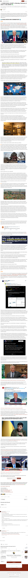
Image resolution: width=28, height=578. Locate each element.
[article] (14, 548)
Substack (10, 576)
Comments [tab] (2, 504)
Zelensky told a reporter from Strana (14, 440)
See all (2, 561)
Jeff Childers (3, 9)
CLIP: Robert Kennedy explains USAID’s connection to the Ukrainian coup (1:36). (13, 380)
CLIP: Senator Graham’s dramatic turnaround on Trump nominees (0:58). (12, 408)
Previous (3, 499)
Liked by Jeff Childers (4, 512)
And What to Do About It (4, 547)
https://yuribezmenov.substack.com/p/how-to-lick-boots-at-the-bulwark (11, 534)
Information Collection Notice (14, 564)
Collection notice (19, 572)
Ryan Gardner (3, 511)
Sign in (26, 1)
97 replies (3, 537)
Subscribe (14, 562)
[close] (21, 552)
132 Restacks (10, 494)
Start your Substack (12, 574)
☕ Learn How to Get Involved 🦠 (20, 484)
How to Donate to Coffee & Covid (5, 486)
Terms (15, 572)
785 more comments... (2, 540)
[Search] (26, 544)
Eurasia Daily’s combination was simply (20, 414)
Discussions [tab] (6, 544)
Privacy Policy (19, 564)
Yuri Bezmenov (3, 530)
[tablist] (4, 504)
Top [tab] (1, 544)
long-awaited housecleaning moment (7, 450)
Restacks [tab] (5, 504)
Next (25, 499)
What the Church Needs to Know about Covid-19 (8, 546)
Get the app (17, 574)
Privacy (13, 572)
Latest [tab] (3, 544)
